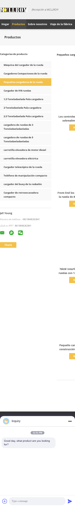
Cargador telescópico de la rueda (23, 167)
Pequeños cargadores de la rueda (23, 82)
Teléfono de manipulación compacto (25, 175)
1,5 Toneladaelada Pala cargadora (23, 99)
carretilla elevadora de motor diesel (25, 150)
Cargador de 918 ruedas (17, 90)
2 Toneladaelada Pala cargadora (22, 107)
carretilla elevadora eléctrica (21, 158)
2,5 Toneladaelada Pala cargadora (23, 116)
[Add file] (4, 501)
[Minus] (70, 421)
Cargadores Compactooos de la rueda (25, 73)
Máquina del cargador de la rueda (23, 65)
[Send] (70, 501)
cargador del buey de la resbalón (23, 184)
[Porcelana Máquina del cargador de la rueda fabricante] (13, 9)
